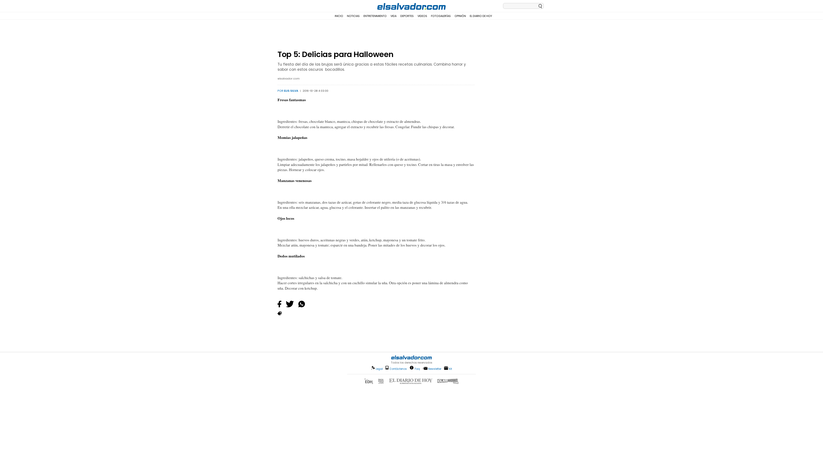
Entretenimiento (375, 16)
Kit (450, 368)
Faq (417, 368)
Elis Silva (291, 91)
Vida (393, 16)
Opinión (460, 16)
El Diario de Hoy (481, 16)
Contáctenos (398, 369)
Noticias (353, 16)
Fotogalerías (441, 16)
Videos (422, 16)
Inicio (339, 16)
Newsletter (434, 369)
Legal (379, 369)
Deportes (407, 16)
